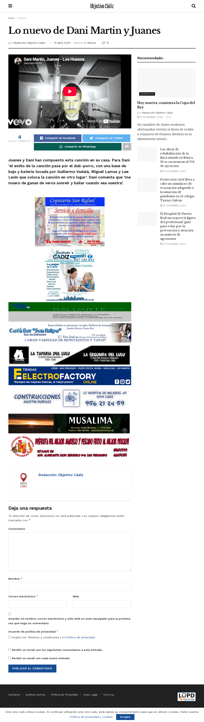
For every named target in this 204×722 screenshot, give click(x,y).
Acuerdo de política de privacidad (33, 631)
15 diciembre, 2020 (151, 117)
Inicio (11, 18)
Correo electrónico (23, 596)
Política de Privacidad (64, 694)
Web (76, 596)
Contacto (14, 694)
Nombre (15, 578)
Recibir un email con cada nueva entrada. (41, 658)
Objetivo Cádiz (102, 6)
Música (22, 18)
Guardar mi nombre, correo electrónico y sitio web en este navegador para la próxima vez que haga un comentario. (69, 621)
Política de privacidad (80, 637)
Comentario (16, 528)
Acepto (125, 716)
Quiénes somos (35, 694)
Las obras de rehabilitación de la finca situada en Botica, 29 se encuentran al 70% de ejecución (177, 158)
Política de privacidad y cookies (91, 716)
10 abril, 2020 (62, 42)
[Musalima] (69, 423)
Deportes (147, 94)
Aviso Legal (90, 694)
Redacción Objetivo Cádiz (29, 42)
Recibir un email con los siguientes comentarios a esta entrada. (57, 649)
